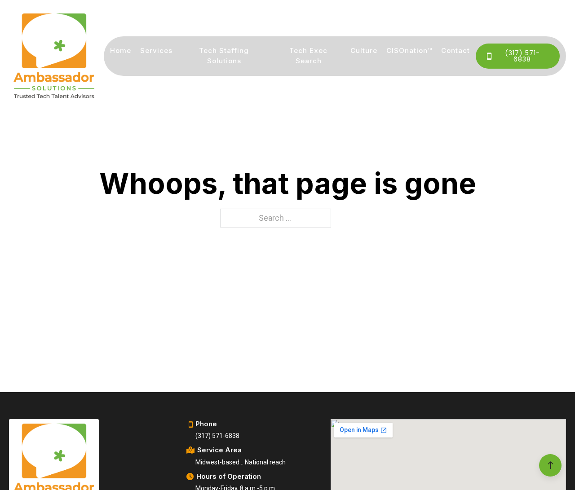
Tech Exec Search (308, 55)
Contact (455, 50)
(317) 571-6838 (522, 56)
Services (156, 50)
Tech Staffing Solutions (224, 55)
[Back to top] (550, 465)
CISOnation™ (409, 50)
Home (120, 50)
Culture (363, 50)
